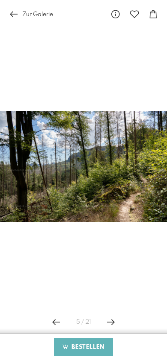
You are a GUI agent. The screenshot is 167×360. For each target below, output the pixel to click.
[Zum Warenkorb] (153, 14)
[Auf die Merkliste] (134, 14)
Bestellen (86, 347)
